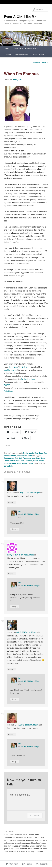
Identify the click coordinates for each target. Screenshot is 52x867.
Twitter (24, 463)
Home (7, 48)
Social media (38, 460)
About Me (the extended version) (26, 48)
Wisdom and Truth (24, 455)
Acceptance (9, 458)
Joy (31, 463)
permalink (8, 466)
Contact (8, 54)
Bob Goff (25, 366)
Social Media (28, 453)
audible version (10, 369)
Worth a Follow (38, 54)
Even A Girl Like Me (20, 16)
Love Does (13, 366)
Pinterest (28, 460)
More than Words (21, 54)
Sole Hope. (8, 391)
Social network (10, 463)
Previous (35, 62)
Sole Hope (39, 453)
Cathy (9, 554)
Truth (19, 463)
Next (45, 62)
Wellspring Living (28, 379)
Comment (34, 815)
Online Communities (12, 460)
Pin (22, 460)
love (33, 458)
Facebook (27, 458)
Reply (11, 502)
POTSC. (7, 385)
